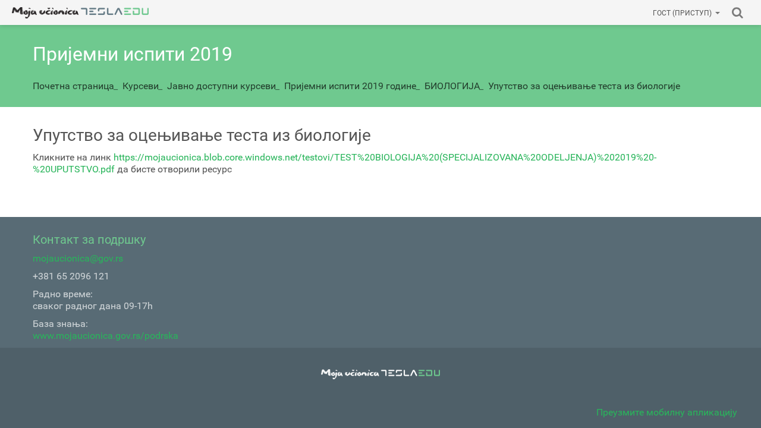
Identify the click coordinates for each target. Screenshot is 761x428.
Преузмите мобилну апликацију (666, 412)
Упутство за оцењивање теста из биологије (584, 86)
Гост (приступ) (682, 13)
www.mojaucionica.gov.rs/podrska (105, 335)
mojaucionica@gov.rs (78, 258)
